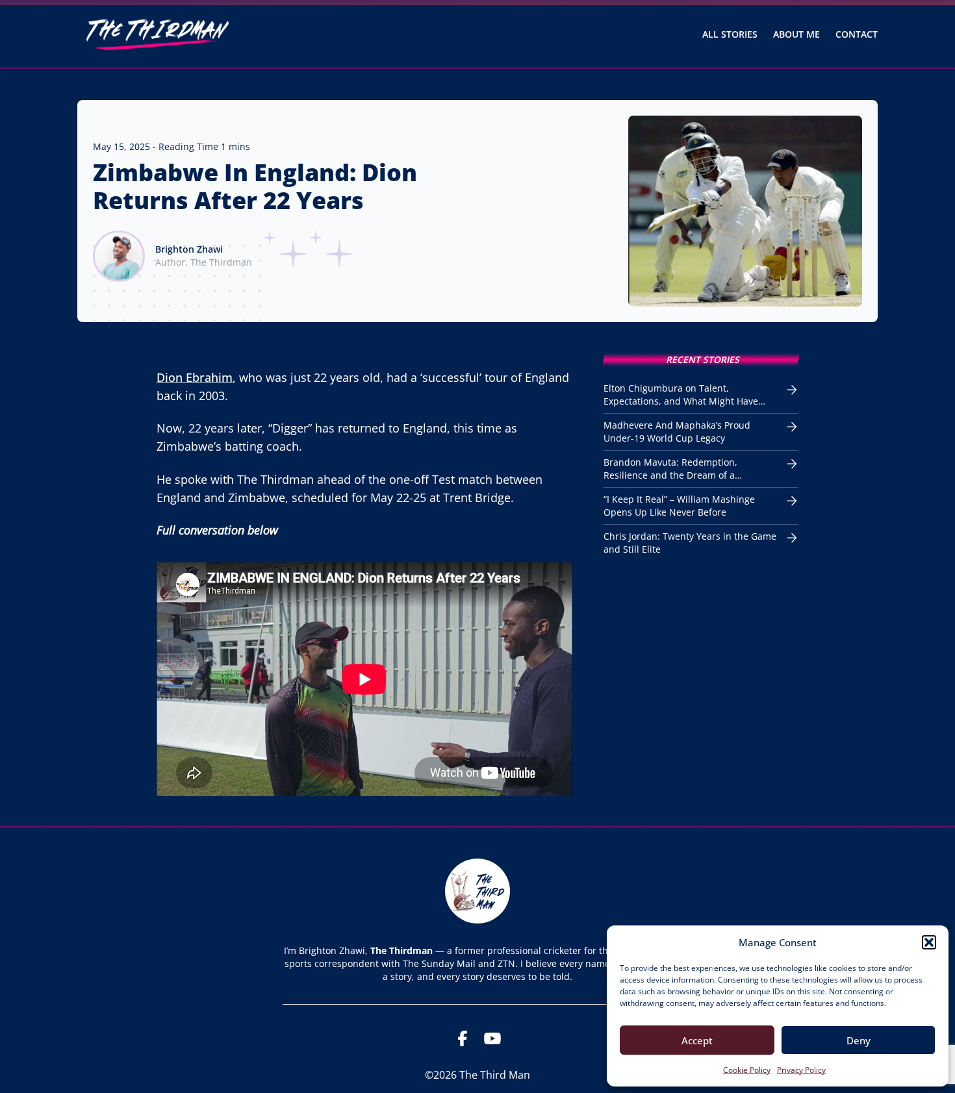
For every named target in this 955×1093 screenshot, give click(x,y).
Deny (859, 1040)
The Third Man (494, 1075)
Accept (697, 1040)
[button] (929, 942)
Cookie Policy (746, 1069)
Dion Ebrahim (195, 377)
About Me (796, 34)
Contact (856, 34)
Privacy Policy (801, 1069)
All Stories (730, 34)
